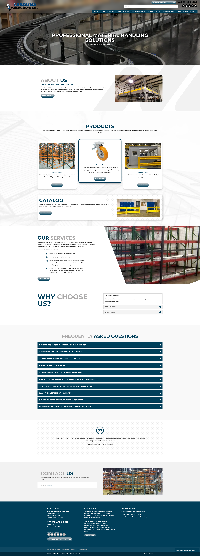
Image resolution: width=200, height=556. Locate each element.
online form (50, 485)
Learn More (57, 185)
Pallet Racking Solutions (53, 549)
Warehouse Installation (138, 11)
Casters (100, 165)
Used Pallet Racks (123, 11)
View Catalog (45, 213)
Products (95, 11)
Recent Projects (183, 11)
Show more (90, 535)
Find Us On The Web (53, 532)
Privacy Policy (148, 553)
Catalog (150, 11)
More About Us (47, 95)
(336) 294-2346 (189, 2)
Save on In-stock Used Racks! (186, 550)
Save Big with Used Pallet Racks (132, 514)
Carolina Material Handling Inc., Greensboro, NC (65, 553)
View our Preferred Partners (164, 2)
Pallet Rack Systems (108, 11)
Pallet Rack (57, 172)
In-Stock (157, 11)
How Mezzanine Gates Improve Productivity (135, 517)
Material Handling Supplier (68, 549)
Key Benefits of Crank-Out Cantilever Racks (135, 511)
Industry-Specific (168, 11)
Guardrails (143, 172)
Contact (192, 11)
